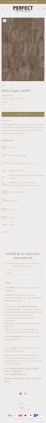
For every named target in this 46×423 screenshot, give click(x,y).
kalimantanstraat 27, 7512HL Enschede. (24, 368)
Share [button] (6, 232)
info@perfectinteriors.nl (18, 374)
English (22, 407)
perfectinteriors (20, 419)
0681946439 (17, 371)
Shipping (11, 98)
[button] (2, 9)
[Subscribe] (39, 272)
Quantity (4, 102)
